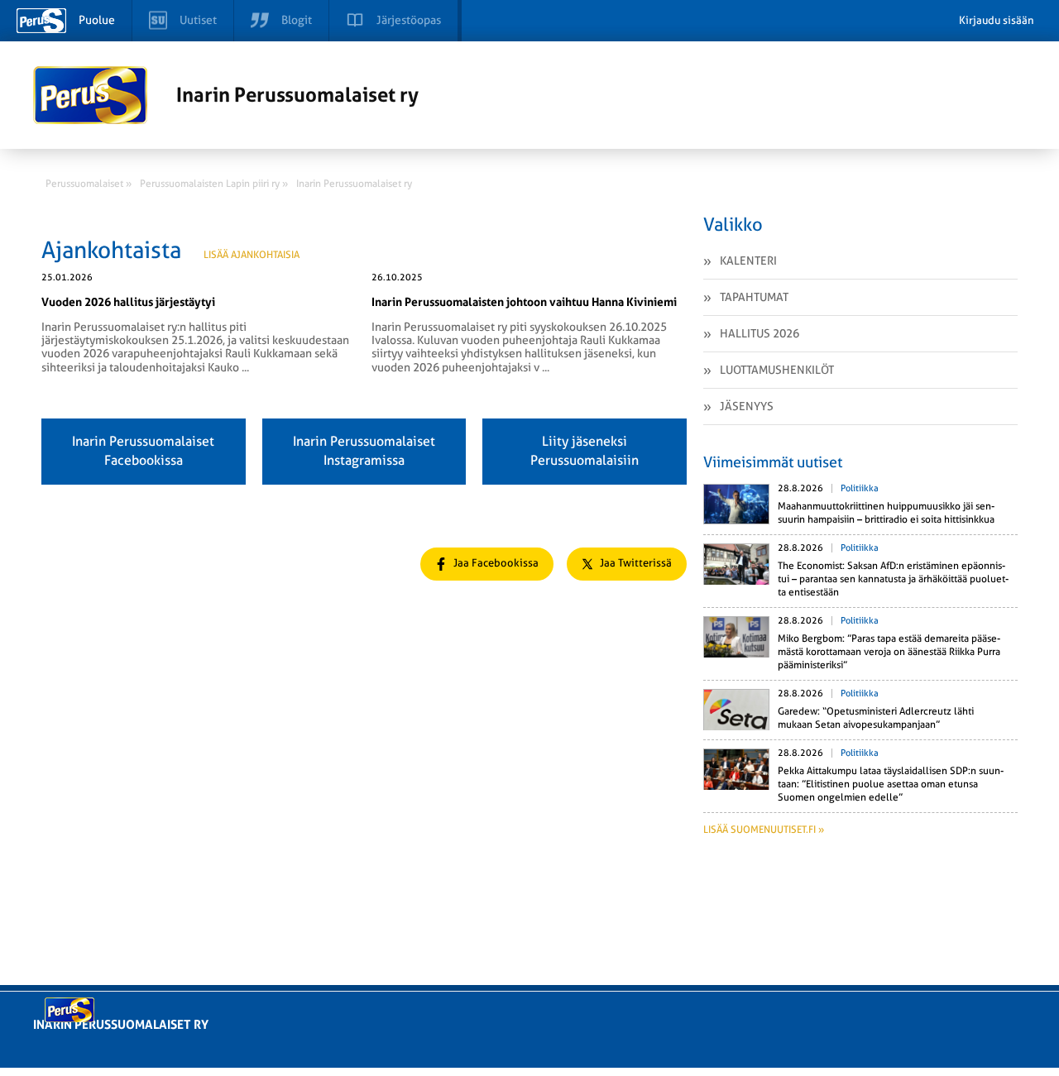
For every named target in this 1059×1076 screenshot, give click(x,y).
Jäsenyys (747, 406)
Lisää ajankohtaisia (251, 255)
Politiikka (860, 488)
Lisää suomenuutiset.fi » (763, 829)
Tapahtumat (754, 297)
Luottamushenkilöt (777, 369)
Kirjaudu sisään (996, 20)
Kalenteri (748, 260)
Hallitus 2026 (759, 333)
